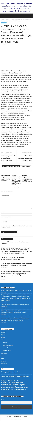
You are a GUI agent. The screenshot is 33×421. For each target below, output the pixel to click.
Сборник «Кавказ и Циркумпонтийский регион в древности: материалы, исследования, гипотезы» (16, 265)
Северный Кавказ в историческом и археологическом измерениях (6, 178)
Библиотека (4, 353)
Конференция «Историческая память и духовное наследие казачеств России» (27, 179)
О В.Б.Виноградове (8, 345)
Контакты (3, 361)
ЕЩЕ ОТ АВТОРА (26, 166)
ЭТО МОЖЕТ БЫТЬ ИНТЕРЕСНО (11, 166)
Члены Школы (6, 348)
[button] (30, 16)
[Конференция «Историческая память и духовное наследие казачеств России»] (27, 172)
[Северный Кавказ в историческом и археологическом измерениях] (6, 172)
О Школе (5, 342)
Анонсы (3, 337)
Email (2, 400)
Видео (2, 358)
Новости (7, 19)
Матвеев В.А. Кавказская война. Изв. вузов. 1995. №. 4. (16, 290)
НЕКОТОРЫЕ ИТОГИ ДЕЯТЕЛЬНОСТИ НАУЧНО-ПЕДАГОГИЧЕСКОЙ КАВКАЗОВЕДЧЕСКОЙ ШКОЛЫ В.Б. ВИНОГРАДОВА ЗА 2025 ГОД (16, 180)
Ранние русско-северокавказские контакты (15, 376)
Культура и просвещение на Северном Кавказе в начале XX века (25, 157)
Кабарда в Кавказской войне (10, 372)
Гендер (3, 355)
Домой (2, 19)
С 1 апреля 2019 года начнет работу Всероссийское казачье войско (8, 157)
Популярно (4, 363)
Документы (8, 416)
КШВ (2, 340)
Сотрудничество (17, 416)
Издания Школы (5, 175)
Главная (3, 332)
